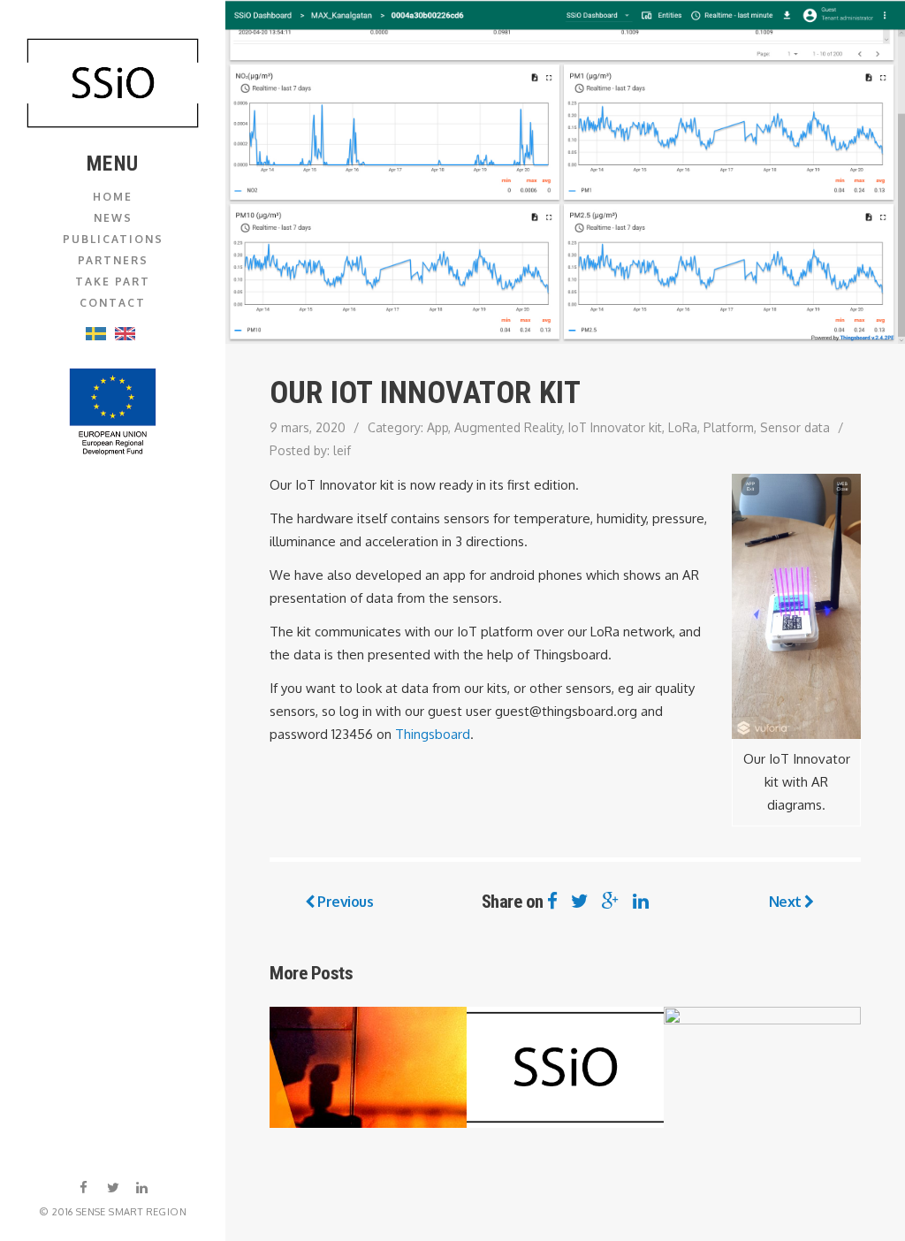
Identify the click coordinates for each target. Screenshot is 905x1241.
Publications (113, 239)
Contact (113, 302)
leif (342, 450)
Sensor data (795, 427)
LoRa (682, 427)
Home (113, 196)
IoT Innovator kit (615, 427)
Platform (728, 427)
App (437, 427)
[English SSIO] (113, 83)
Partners (113, 260)
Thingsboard (432, 734)
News (113, 218)
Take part (112, 281)
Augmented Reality (508, 427)
